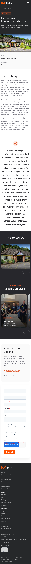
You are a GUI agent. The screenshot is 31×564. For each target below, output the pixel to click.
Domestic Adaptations (6, 502)
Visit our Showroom (6, 528)
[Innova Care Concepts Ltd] (7, 467)
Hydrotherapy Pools (6, 479)
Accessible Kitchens (6, 477)
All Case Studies (7, 9)
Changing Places (5, 481)
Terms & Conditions (5, 559)
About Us (3, 524)
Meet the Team (5, 526)
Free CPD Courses (5, 518)
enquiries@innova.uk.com (7, 534)
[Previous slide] (23, 273)
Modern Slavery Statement (6, 561)
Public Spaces (4, 500)
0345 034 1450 (12, 371)
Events (3, 515)
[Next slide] (28, 273)
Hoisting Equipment (6, 474)
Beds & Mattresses (6, 486)
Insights (3, 511)
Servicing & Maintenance (7, 488)
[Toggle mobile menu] (28, 3)
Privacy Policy (15, 559)
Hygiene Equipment (6, 484)
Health (2, 497)
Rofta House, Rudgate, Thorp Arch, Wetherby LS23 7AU (14, 539)
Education (3, 494)
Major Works (4, 505)
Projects (3, 513)
